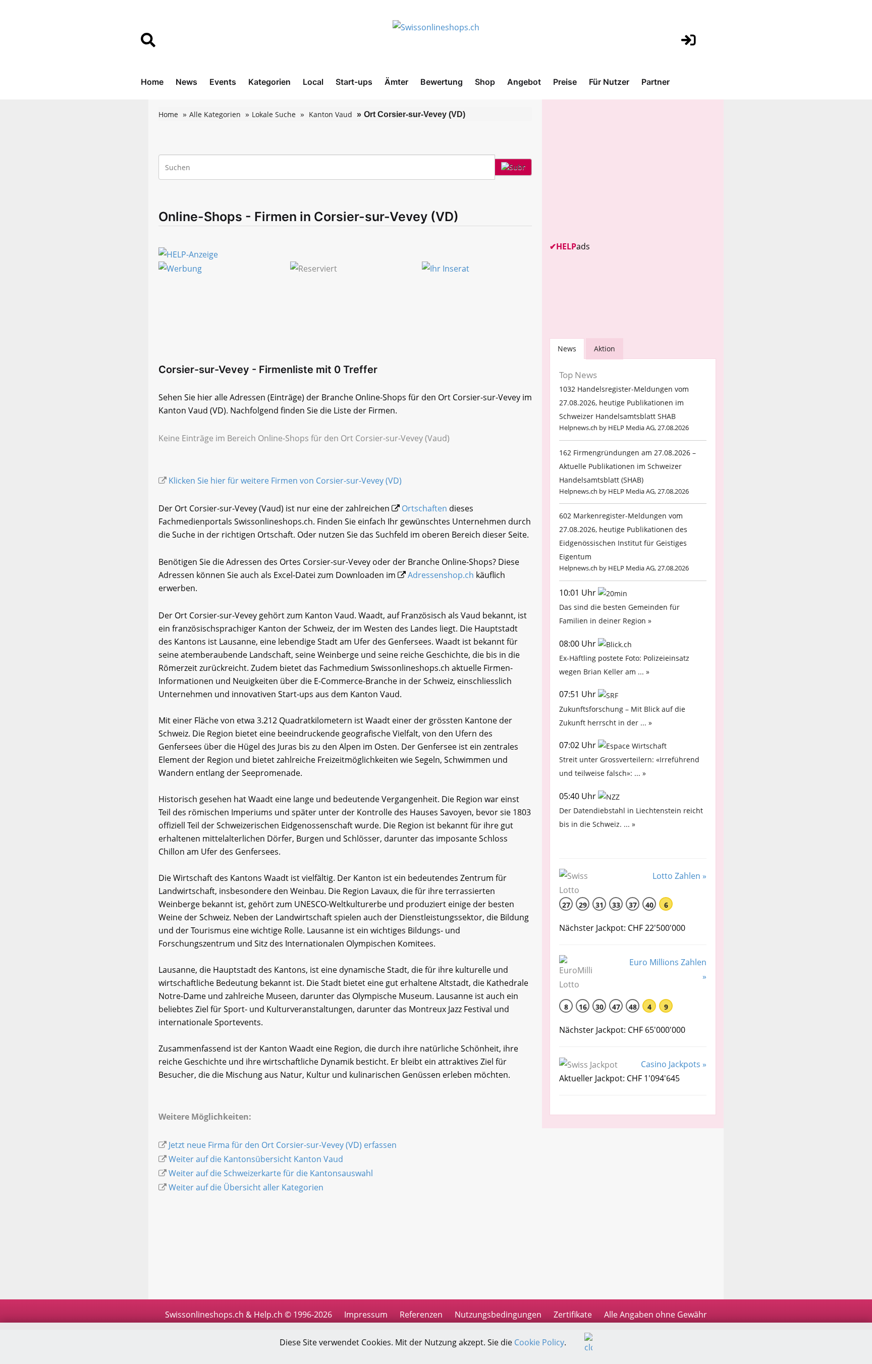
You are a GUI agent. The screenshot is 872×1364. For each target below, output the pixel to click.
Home (152, 82)
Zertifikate (573, 1314)
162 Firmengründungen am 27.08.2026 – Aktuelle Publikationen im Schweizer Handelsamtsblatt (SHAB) (627, 466)
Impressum (366, 1314)
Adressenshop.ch (441, 575)
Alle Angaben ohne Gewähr (655, 1314)
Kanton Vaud (330, 114)
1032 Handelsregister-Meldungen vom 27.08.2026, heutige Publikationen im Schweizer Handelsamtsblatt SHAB (624, 402)
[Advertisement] (625, 170)
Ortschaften (424, 508)
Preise (565, 82)
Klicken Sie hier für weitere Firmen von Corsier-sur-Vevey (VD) (285, 480)
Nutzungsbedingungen (498, 1314)
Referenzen (421, 1314)
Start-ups (354, 82)
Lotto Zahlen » (679, 875)
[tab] (567, 348)
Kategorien (269, 82)
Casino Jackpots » (673, 1064)
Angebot (524, 82)
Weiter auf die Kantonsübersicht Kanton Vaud (256, 1159)
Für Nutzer (609, 82)
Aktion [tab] (604, 348)
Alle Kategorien (215, 114)
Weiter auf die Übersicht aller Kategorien (246, 1187)
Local (313, 82)
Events (222, 82)
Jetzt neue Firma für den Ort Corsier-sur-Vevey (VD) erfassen (283, 1144)
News (186, 82)
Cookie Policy (539, 1342)
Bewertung (441, 82)
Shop (485, 82)
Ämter (396, 82)
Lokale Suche (274, 114)
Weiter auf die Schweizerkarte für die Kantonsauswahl (271, 1173)
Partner (655, 82)
